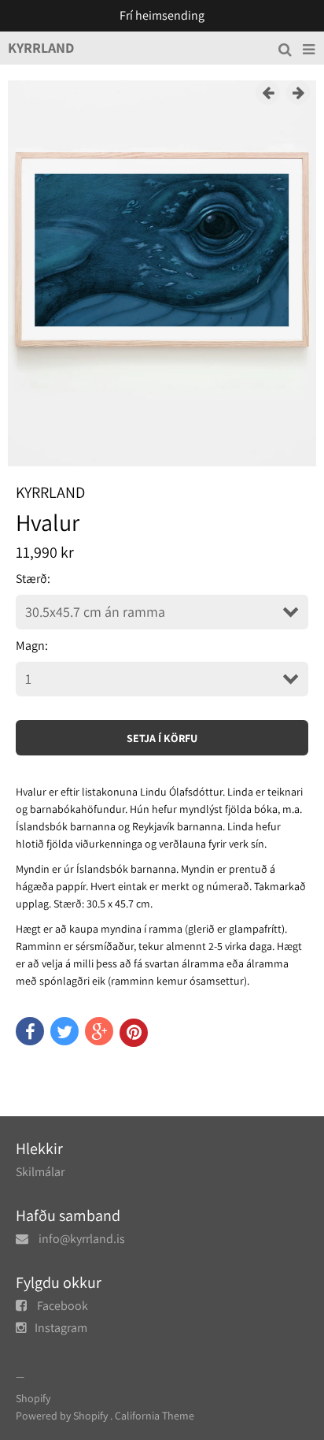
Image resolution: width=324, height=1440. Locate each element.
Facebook (62, 1305)
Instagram (61, 1327)
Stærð (31, 578)
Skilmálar (40, 1172)
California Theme (154, 1415)
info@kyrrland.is (82, 1238)
